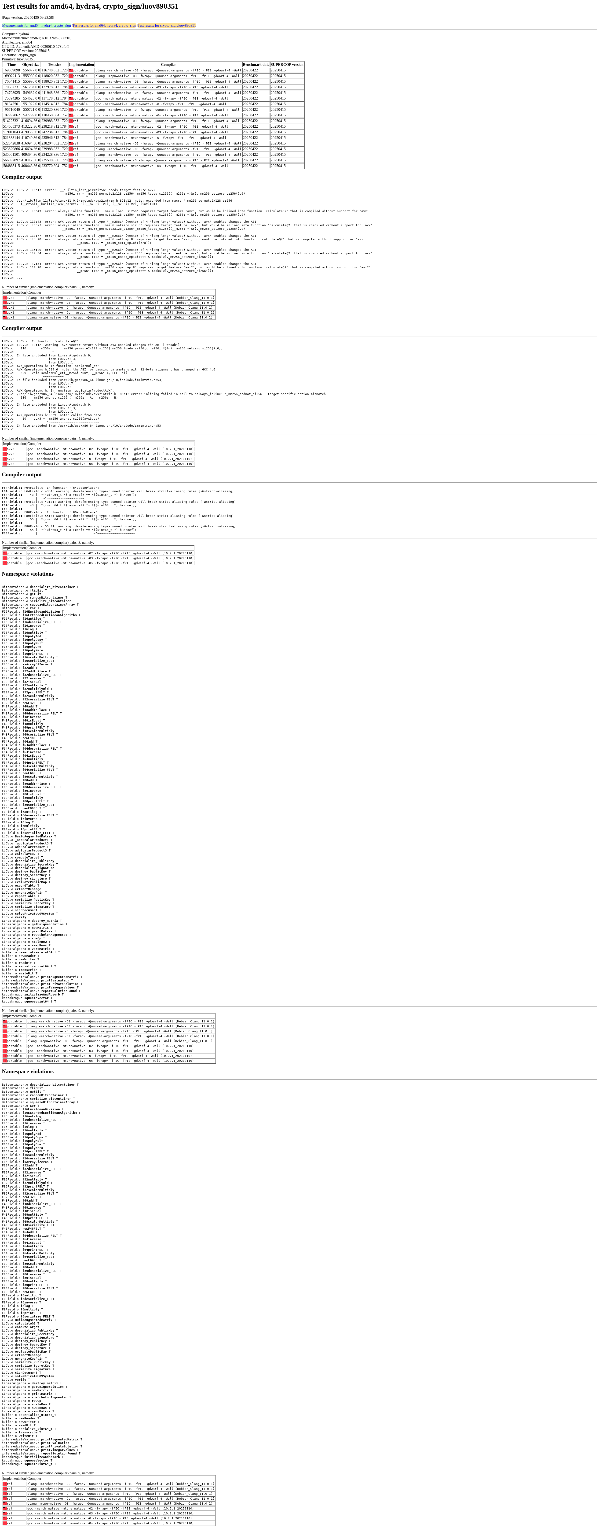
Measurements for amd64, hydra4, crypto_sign (36, 25)
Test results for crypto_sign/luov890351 (167, 25)
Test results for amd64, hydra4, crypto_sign (104, 25)
